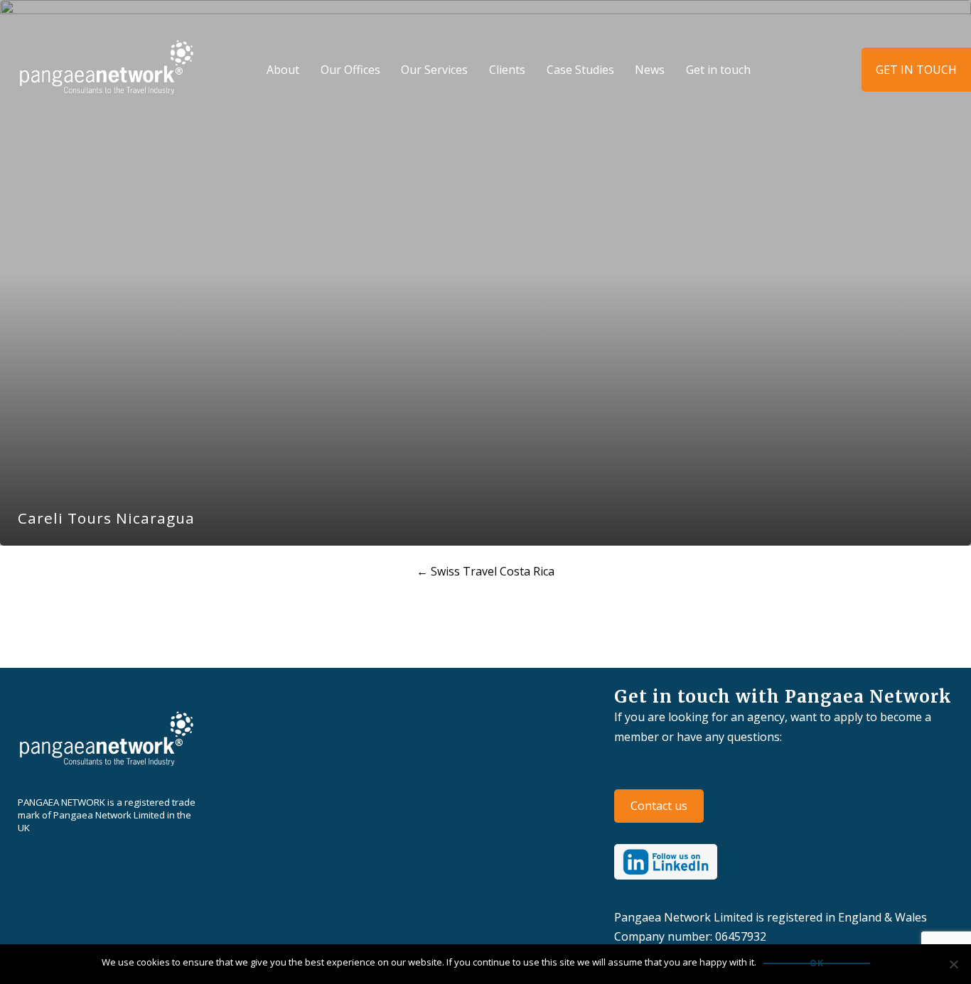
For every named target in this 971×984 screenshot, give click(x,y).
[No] (953, 964)
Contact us (659, 805)
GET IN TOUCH (916, 69)
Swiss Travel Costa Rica (485, 571)
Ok (817, 963)
